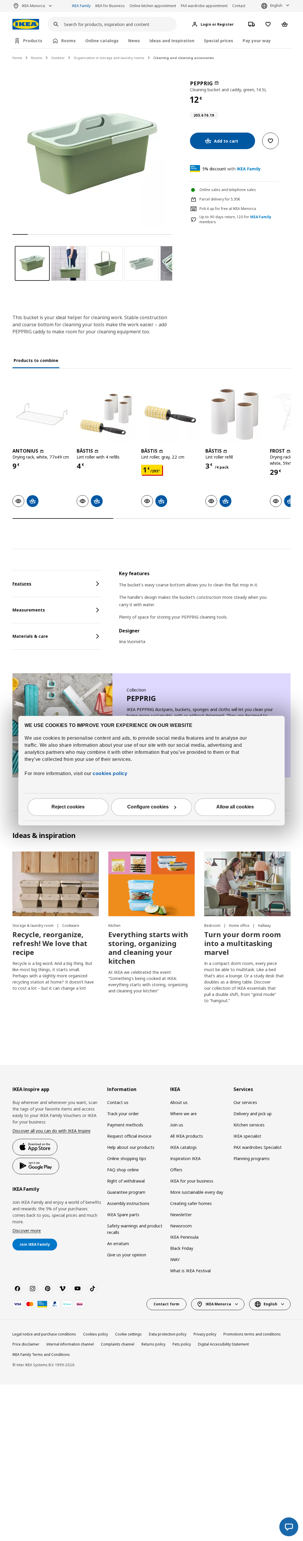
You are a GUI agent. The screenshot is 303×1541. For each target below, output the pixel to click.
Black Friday (181, 1248)
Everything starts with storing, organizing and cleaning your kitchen (148, 948)
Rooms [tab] (68, 40)
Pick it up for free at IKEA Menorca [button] (227, 208)
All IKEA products (186, 1136)
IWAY (175, 1259)
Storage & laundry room (33, 925)
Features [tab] (21, 583)
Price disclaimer (25, 1344)
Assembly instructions (128, 1203)
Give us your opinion (126, 1255)
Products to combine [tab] (36, 360)
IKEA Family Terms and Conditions (41, 1354)
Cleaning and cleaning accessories (183, 58)
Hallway (264, 925)
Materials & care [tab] (30, 636)
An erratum (118, 1243)
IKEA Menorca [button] (33, 5)
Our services (245, 1102)
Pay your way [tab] (257, 40)
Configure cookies (148, 806)
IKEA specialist (247, 1136)
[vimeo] (62, 1289)
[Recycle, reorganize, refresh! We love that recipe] (55, 884)
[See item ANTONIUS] (41, 414)
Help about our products (130, 1147)
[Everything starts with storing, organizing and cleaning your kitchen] (151, 884)
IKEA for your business (191, 1181)
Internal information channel (70, 1344)
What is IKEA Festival (190, 1270)
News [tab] (134, 40)
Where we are (183, 1113)
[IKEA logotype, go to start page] (25, 24)
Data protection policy (167, 1334)
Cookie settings (128, 1334)
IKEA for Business (110, 5)
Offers (176, 1170)
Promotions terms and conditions (252, 1334)
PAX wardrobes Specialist (257, 1147)
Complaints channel (117, 1344)
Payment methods (125, 1125)
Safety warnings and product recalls (134, 1229)
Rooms (36, 58)
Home (17, 58)
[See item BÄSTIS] (106, 414)
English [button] (276, 5)
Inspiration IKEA (185, 1158)
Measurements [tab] (28, 610)
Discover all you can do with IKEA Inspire (51, 1131)
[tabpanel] (205, 611)
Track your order (123, 1113)
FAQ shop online (123, 1170)
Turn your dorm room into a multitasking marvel (242, 943)
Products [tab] (32, 40)
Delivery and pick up (252, 1113)
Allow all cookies (235, 806)
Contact (238, 5)
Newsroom (181, 1226)
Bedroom (212, 925)
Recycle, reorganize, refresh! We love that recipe (49, 943)
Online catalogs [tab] (102, 40)
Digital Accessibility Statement (223, 1344)
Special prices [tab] (218, 40)
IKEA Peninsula (184, 1237)
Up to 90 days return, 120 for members (235, 219)
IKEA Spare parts (123, 1214)
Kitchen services (249, 1125)
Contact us (117, 1102)
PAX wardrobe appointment (204, 5)
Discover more (26, 1230)
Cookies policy (95, 1334)
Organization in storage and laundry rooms (109, 58)
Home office (239, 925)
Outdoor (58, 58)
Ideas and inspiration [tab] (171, 40)
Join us (176, 1125)
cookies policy (110, 773)
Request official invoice (129, 1136)
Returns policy (153, 1344)
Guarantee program (126, 1192)
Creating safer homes (191, 1203)
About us (179, 1102)
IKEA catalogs (183, 1147)
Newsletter (181, 1214)
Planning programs (251, 1158)
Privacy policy (205, 1334)
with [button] (231, 169)
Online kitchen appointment (153, 5)
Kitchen (114, 925)
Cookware (70, 925)
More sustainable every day (196, 1192)
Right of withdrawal (126, 1181)
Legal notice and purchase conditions (44, 1334)
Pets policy (182, 1344)
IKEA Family (81, 5)
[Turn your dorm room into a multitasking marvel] (247, 884)
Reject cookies (68, 806)
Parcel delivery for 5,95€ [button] (219, 199)
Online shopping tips (126, 1158)
